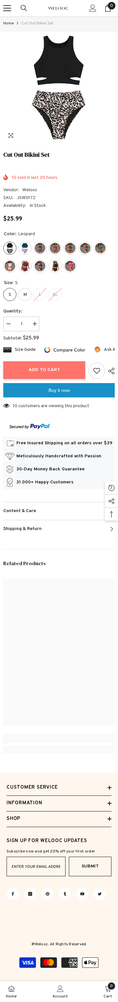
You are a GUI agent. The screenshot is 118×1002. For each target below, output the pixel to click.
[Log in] (92, 8)
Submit (90, 866)
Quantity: (12, 311)
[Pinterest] (47, 894)
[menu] (7, 8)
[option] (59, 87)
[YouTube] (82, 894)
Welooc (29, 190)
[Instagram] (30, 894)
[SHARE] (110, 371)
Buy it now (59, 390)
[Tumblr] (65, 894)
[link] (59, 738)
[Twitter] (99, 894)
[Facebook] (13, 894)
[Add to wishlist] (96, 371)
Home (8, 23)
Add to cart (44, 370)
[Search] (24, 8)
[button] (96, 137)
